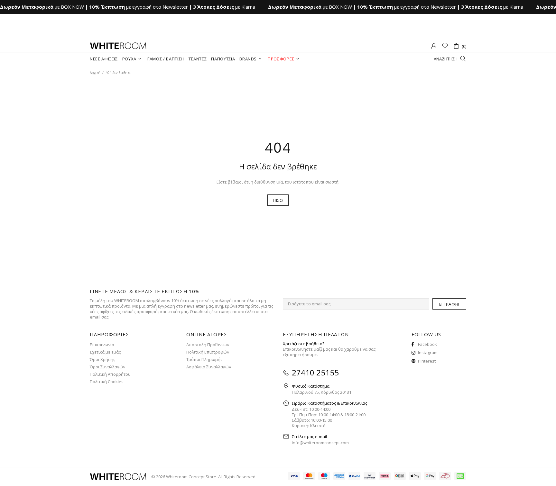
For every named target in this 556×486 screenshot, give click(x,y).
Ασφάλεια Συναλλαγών (208, 367)
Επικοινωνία (102, 344)
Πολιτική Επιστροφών (207, 352)
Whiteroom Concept (118, 46)
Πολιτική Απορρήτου (110, 374)
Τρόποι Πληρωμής (204, 359)
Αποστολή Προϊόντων (207, 344)
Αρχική (95, 72)
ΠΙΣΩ (278, 200)
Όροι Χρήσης (102, 359)
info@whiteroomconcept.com (320, 443)
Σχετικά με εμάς (105, 352)
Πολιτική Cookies (107, 381)
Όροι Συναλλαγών (107, 367)
